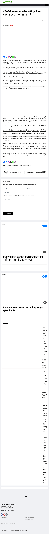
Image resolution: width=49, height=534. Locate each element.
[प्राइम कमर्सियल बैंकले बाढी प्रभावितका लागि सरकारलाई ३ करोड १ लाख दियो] (22, 404)
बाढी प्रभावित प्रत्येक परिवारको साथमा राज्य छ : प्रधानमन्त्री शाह (45, 347)
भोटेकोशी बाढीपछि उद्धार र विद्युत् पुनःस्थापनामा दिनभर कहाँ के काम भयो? (45, 425)
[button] (25, 498)
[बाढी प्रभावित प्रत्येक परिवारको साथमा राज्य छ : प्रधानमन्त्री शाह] (22, 342)
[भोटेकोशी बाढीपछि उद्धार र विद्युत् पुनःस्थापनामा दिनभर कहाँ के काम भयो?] (22, 420)
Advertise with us (5, 517)
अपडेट (11, 25)
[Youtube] (4, 514)
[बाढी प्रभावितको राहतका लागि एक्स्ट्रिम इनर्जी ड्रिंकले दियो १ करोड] (22, 437)
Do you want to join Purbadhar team (8, 523)
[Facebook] (4, 57)
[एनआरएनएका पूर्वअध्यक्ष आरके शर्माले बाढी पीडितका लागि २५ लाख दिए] (21, 392)
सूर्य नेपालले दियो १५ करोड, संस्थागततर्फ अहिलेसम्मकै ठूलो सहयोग (45, 459)
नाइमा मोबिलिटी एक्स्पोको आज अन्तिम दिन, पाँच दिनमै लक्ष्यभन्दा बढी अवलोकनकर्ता (23, 258)
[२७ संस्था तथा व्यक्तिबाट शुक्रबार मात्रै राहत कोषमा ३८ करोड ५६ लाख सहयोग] (22, 371)
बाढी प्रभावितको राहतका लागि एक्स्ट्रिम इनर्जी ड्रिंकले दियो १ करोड (45, 442)
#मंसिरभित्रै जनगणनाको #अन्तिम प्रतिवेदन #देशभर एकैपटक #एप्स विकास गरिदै (19, 165)
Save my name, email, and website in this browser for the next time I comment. (19, 195)
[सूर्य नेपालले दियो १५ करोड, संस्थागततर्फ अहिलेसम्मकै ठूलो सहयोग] (22, 456)
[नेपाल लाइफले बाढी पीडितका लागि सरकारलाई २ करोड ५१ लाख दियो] (22, 468)
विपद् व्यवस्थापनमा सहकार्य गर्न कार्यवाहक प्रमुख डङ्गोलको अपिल (23, 309)
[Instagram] (9, 57)
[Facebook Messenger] (6, 57)
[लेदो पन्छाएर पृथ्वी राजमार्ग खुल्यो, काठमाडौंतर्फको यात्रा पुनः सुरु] (21, 360)
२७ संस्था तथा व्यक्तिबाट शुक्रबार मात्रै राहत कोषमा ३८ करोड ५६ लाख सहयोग (45, 378)
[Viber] (15, 57)
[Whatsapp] (13, 57)
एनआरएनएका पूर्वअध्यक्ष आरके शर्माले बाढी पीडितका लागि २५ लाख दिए (44, 395)
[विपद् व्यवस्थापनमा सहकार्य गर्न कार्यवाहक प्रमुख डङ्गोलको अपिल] (22, 328)
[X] (11, 57)
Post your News (4, 520)
